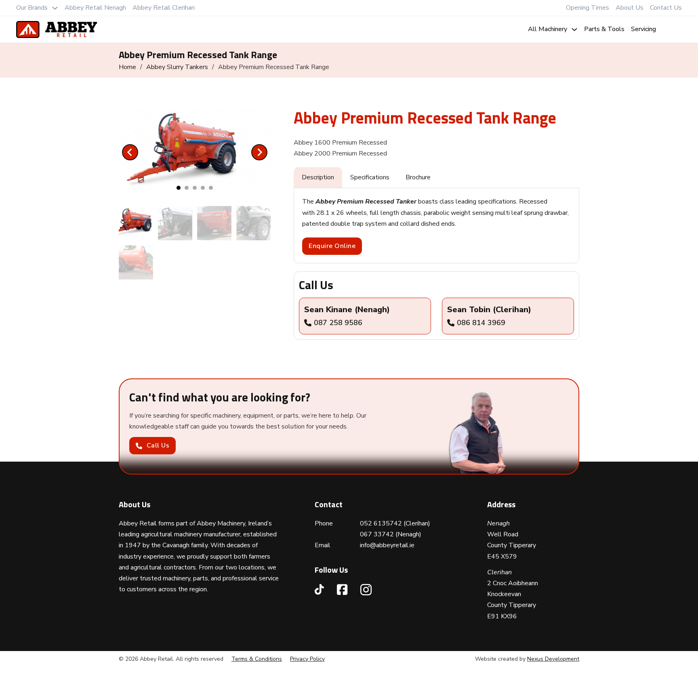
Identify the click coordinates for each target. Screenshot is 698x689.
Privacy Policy (307, 659)
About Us (629, 7)
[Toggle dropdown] (55, 8)
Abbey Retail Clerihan (163, 7)
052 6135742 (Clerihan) (395, 523)
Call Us (158, 445)
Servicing (643, 29)
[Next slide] (259, 152)
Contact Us (666, 7)
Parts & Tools (604, 29)
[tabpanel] (436, 225)
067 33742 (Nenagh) (390, 534)
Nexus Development (553, 659)
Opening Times (587, 7)
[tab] (179, 188)
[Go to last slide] (130, 152)
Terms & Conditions (256, 659)
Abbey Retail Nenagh (95, 7)
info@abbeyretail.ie (387, 545)
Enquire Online (332, 246)
